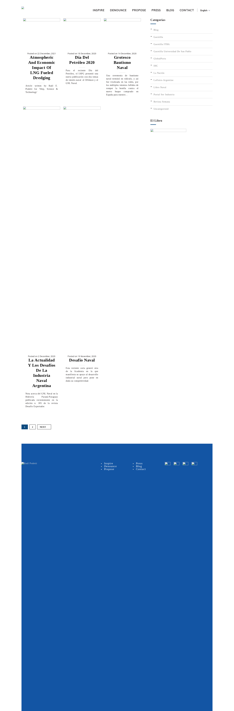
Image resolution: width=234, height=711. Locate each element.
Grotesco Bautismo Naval (122, 62)
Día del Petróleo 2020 (82, 60)
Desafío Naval (82, 360)
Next (43, 427)
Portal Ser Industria (164, 94)
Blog (156, 30)
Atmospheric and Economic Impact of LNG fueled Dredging (41, 67)
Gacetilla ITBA (162, 44)
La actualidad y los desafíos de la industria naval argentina (41, 373)
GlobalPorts (160, 58)
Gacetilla (158, 37)
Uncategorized (161, 109)
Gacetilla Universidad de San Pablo (172, 51)
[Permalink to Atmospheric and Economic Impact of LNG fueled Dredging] (41, 20)
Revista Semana (162, 102)
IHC (156, 66)
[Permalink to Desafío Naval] (81, 109)
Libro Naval (160, 87)
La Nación (159, 73)
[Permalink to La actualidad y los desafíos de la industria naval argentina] (41, 109)
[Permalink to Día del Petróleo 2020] (81, 20)
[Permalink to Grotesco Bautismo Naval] (122, 20)
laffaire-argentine (164, 80)
